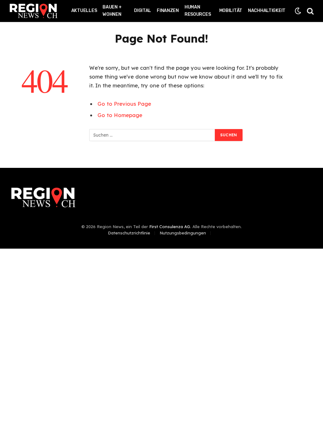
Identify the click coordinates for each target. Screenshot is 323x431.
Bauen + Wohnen (112, 10)
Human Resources (198, 10)
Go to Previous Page (124, 103)
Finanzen (168, 10)
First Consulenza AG (169, 226)
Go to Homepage (119, 115)
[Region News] (33, 11)
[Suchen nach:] (152, 135)
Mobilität (230, 10)
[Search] (310, 11)
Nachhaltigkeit (266, 10)
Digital (142, 10)
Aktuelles (84, 10)
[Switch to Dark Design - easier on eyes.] (298, 11)
